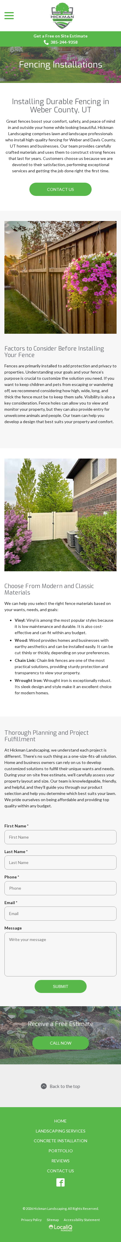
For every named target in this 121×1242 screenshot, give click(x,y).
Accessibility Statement (82, 1220)
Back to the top (65, 1086)
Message (13, 927)
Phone (12, 877)
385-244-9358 (64, 42)
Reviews (60, 1160)
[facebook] (60, 1182)
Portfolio (60, 1150)
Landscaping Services (60, 1130)
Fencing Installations (60, 65)
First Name (17, 826)
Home (60, 1120)
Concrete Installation (60, 1140)
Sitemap (53, 1220)
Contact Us (60, 189)
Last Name (17, 852)
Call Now (60, 1042)
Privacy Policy (31, 1220)
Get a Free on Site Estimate (60, 35)
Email (12, 903)
